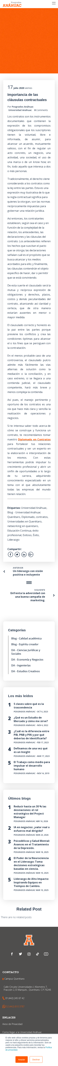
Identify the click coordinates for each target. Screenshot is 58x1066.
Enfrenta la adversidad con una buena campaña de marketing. (27, 596)
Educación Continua (19, 530)
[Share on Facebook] (10, 554)
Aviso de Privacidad (12, 1024)
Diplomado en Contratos (34, 439)
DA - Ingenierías (21, 665)
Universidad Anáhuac (20, 110)
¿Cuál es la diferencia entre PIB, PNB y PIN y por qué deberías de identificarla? (31, 734)
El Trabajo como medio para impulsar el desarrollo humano (32, 765)
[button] (21, 1059)
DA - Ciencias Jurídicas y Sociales (25, 651)
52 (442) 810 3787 (15, 1006)
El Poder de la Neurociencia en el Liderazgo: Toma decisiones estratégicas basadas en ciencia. (31, 863)
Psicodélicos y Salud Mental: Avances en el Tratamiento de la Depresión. (32, 844)
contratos (42, 517)
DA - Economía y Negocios (27, 659)
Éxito (36, 535)
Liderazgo (13, 539)
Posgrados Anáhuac (23, 106)
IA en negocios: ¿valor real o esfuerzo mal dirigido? (32, 829)
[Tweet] (17, 554)
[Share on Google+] (30, 554)
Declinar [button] (36, 1059)
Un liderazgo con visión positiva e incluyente (28, 572)
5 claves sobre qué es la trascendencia (29, 705)
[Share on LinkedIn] (24, 554)
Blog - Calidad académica (26, 638)
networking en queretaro (22, 526)
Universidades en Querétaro (24, 521)
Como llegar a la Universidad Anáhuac (22, 1032)
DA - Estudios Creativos (25, 671)
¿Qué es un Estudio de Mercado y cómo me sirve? (31, 719)
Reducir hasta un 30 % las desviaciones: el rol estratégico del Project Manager (30, 812)
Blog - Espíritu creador (25, 644)
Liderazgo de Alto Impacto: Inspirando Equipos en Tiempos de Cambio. (31, 882)
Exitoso (27, 535)
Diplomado (28, 517)
